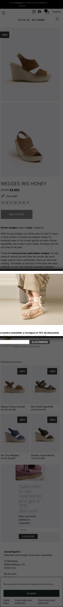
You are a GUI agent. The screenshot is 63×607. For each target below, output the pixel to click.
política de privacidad (27, 345)
